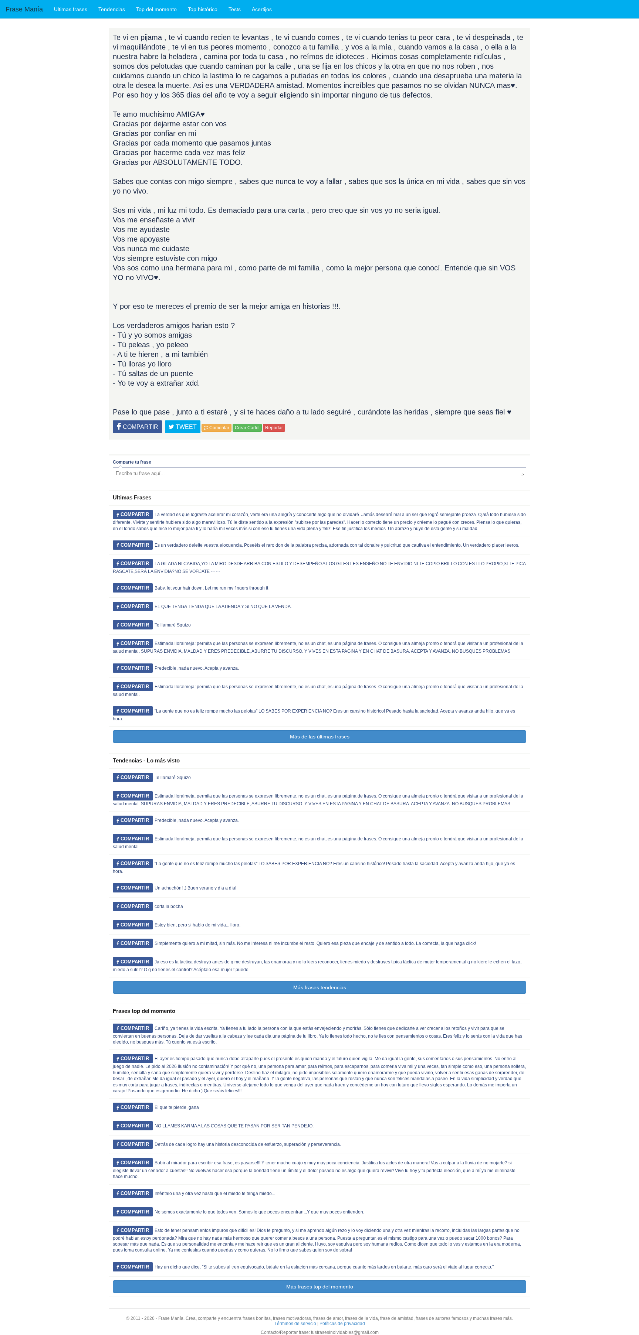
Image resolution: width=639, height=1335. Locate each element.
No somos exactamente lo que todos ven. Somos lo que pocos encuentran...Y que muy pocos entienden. (259, 1212)
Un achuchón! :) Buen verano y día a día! (195, 888)
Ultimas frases (70, 9)
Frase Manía (24, 9)
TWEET (185, 427)
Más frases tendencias (319, 987)
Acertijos (262, 9)
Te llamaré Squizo (173, 625)
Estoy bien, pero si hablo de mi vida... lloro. (197, 925)
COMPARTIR (139, 427)
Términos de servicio (295, 1323)
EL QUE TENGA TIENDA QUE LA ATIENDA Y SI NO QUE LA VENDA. (223, 606)
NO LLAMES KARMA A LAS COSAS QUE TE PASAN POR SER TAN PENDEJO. (234, 1126)
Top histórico (202, 9)
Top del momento (156, 9)
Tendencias (111, 9)
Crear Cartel (247, 427)
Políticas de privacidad (342, 1323)
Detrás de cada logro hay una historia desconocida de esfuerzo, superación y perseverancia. (248, 1144)
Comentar (218, 427)
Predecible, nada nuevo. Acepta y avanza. (197, 668)
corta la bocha (169, 906)
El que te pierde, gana (177, 1107)
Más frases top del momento (319, 1287)
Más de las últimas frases (319, 737)
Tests (235, 9)
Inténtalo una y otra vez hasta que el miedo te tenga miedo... (215, 1193)
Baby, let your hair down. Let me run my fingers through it (211, 588)
